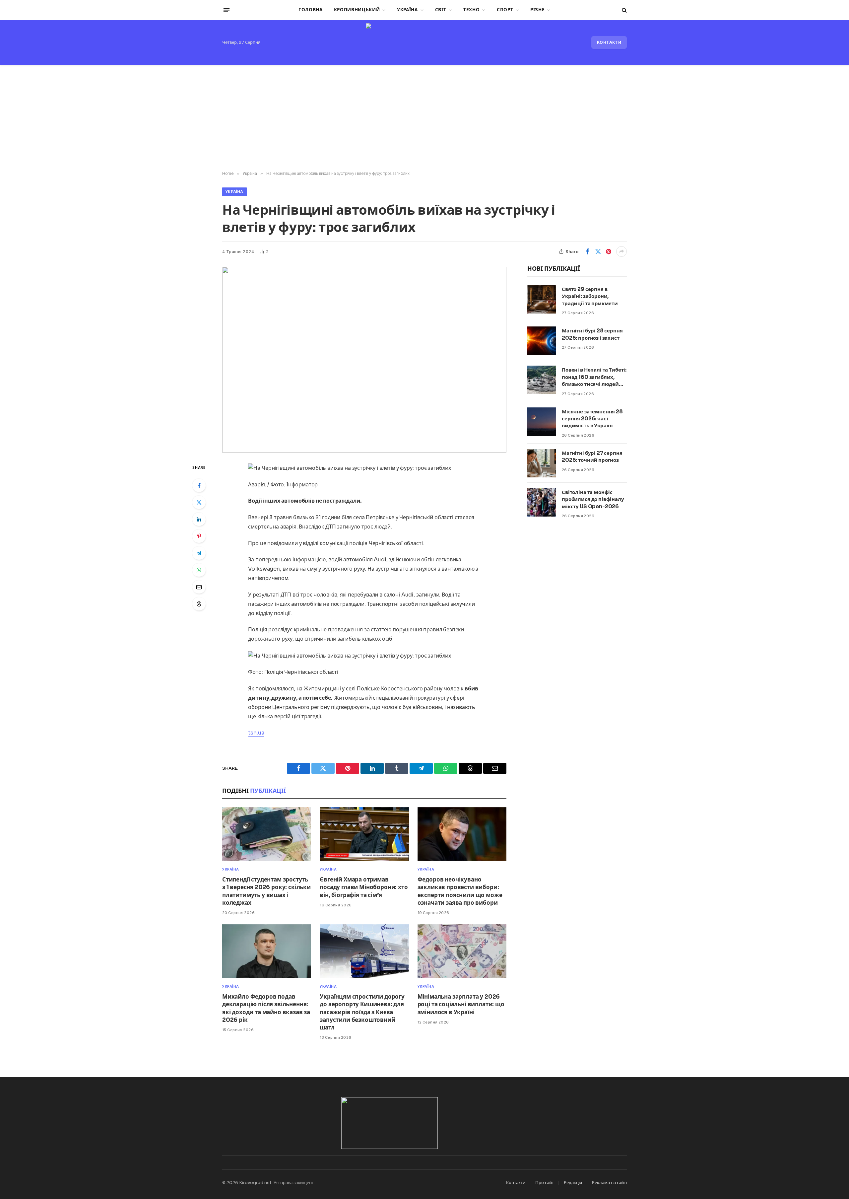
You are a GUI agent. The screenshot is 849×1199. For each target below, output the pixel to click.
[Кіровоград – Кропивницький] (424, 42)
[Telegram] (199, 553)
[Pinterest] (199, 536)
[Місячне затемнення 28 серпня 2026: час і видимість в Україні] (541, 421)
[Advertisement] (424, 118)
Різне (537, 10)
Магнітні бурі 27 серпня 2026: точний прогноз (592, 456)
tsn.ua (256, 732)
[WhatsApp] (199, 570)
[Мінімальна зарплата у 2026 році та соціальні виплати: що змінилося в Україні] (462, 951)
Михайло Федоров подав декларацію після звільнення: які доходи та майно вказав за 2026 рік (266, 1008)
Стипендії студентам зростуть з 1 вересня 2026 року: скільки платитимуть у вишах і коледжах (266, 891)
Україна (407, 10)
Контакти (609, 42)
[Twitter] (199, 502)
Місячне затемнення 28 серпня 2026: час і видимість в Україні (592, 418)
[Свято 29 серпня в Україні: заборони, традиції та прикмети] (541, 299)
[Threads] (199, 603)
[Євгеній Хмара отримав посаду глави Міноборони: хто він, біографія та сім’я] (364, 834)
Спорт (505, 10)
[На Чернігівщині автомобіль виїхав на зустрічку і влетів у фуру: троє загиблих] (364, 360)
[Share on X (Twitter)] (598, 251)
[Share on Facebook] (587, 251)
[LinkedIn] (199, 519)
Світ (440, 10)
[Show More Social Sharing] (621, 251)
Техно (471, 10)
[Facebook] (199, 485)
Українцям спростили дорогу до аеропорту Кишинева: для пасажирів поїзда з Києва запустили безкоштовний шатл (362, 1012)
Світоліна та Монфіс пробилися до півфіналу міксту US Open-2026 (593, 499)
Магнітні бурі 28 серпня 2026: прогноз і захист (592, 334)
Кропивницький (357, 10)
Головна (310, 10)
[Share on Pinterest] (609, 251)
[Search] (623, 10)
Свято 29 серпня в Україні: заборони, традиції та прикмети (590, 296)
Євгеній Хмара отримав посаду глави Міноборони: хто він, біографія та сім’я (364, 887)
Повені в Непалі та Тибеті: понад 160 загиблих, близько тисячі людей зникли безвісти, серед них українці (594, 377)
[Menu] (226, 10)
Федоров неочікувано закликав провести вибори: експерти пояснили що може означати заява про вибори (460, 891)
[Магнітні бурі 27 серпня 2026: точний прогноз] (541, 463)
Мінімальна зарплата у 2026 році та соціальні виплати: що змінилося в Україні (461, 1004)
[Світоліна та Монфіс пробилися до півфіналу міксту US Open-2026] (541, 502)
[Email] (199, 587)
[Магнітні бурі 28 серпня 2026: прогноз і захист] (541, 340)
